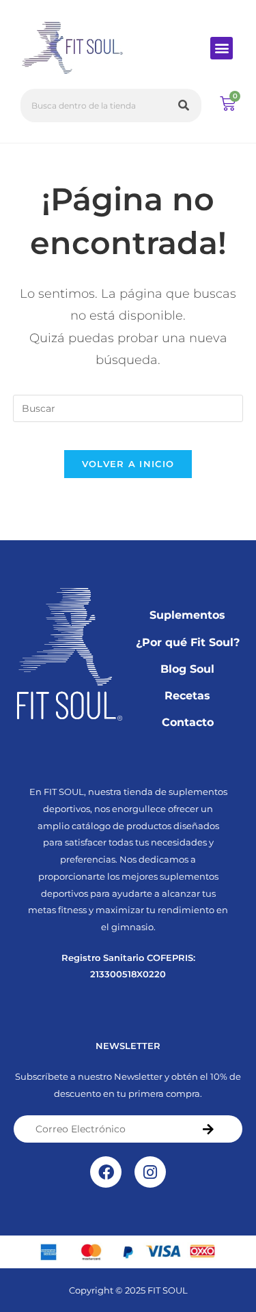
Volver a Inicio (128, 463)
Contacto (188, 722)
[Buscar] (184, 105)
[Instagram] (150, 1172)
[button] (221, 48)
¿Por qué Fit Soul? (188, 642)
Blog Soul (187, 668)
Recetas (187, 695)
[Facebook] (106, 1172)
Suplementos (187, 615)
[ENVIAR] (209, 1129)
